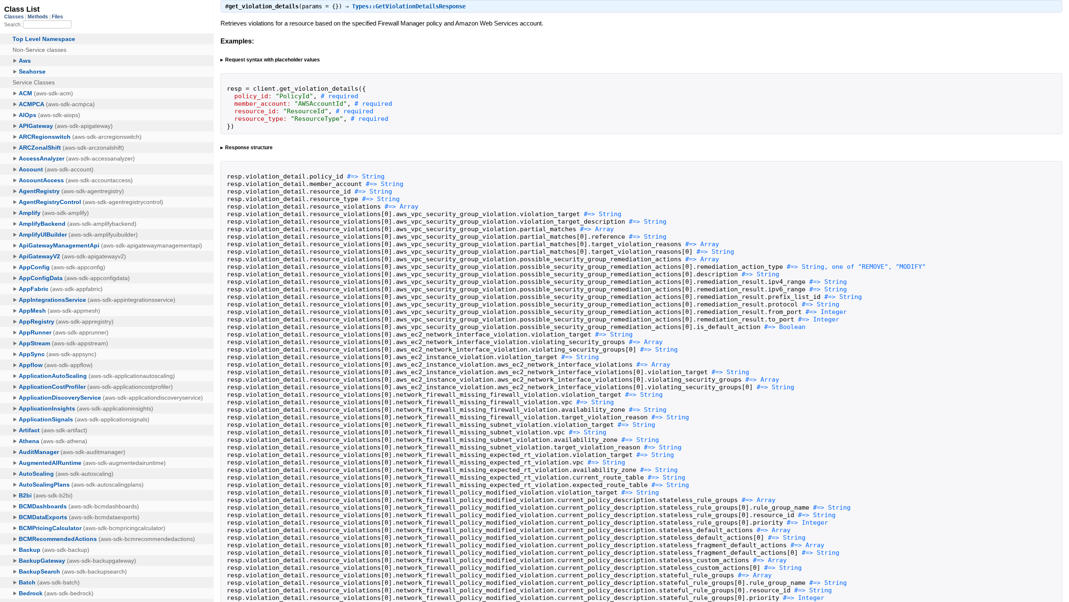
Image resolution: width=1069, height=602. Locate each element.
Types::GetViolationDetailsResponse (409, 6)
